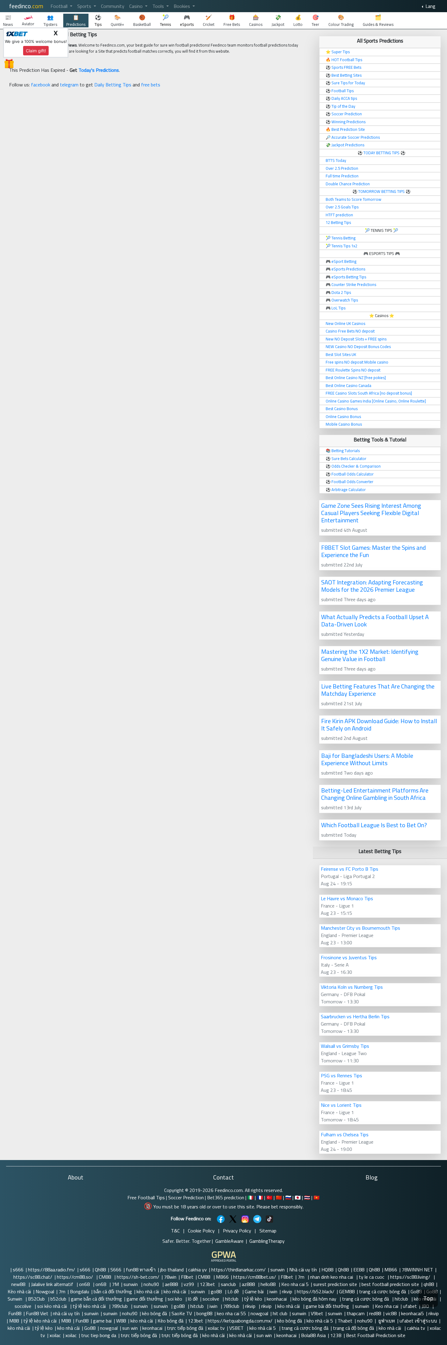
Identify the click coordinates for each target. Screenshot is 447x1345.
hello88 (269, 1284)
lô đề (193, 1298)
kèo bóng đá (154, 1313)
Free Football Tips (146, 1197)
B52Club (37, 1298)
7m (302, 1276)
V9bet (317, 1313)
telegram (69, 84)
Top (428, 1298)
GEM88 (347, 1291)
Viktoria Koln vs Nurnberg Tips (352, 986)
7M (115, 1284)
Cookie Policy (201, 1230)
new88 (18, 1284)
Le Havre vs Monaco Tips (347, 898)
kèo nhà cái (148, 1291)
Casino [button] (136, 6)
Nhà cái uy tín (303, 1269)
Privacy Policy (237, 1230)
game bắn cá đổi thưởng (96, 1298)
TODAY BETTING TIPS (381, 152)
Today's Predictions (98, 70)
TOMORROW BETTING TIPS (381, 191)
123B (335, 1335)
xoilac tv (216, 1328)
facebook (40, 84)
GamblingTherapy (267, 1241)
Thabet (345, 1320)
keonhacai (277, 1298)
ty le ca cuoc (372, 1276)
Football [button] (59, 6)
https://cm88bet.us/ (254, 1276)
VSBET (237, 1328)
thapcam (356, 1313)
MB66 (390, 1269)
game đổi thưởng (144, 1298)
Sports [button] (84, 6)
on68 (85, 1284)
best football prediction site (390, 1284)
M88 (14, 1320)
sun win (130, 1328)
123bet (208, 1284)
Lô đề (233, 1291)
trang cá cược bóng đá (382, 1291)
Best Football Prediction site (375, 1335)
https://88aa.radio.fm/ (51, 1269)
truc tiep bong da (98, 1335)
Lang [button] (429, 6)
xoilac (55, 1335)
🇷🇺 (288, 1197)
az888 (249, 1284)
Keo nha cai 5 (295, 1284)
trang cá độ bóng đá (353, 1328)
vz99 (189, 1284)
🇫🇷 (260, 1197)
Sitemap (267, 1230)
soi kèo (175, 1298)
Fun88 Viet (37, 1313)
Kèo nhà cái (19, 1291)
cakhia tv (416, 1328)
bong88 (204, 1313)
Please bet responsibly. (279, 1206)
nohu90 (152, 1284)
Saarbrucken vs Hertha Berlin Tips (355, 1016)
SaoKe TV (182, 1313)
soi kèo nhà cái (52, 1306)
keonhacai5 (412, 1313)
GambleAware (229, 1241)
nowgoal (259, 1313)
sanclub (229, 1284)
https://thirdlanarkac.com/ (238, 1269)
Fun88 (14, 1313)
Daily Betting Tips (112, 84)
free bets (150, 84)
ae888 (172, 1284)
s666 (18, 1269)
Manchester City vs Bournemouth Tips (360, 927)
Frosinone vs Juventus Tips (349, 957)
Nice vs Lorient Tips (341, 1105)
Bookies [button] (182, 6)
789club (120, 1306)
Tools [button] (158, 6)
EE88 (358, 1269)
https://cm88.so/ (75, 1276)
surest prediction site (335, 1284)
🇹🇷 (269, 1197)
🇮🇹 (251, 1197)
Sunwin (15, 1298)
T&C (175, 1230)
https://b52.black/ (315, 1291)
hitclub (232, 1298)
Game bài (255, 1291)
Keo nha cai (386, 1306)
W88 (121, 1320)
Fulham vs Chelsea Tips (345, 1134)
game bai (102, 1320)
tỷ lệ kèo (253, 1298)
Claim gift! (36, 50)
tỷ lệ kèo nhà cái (90, 1306)
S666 (115, 1269)
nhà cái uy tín (66, 1313)
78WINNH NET (417, 1269)
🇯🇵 (298, 1197)
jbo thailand (172, 1269)
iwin (273, 1291)
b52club (58, 1298)
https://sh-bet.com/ (138, 1276)
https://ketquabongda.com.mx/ (240, 1320)
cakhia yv (197, 1269)
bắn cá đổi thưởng (113, 1291)
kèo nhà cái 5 (320, 1320)
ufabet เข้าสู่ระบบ (418, 1320)
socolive (211, 1298)
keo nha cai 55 (231, 1313)
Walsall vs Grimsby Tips (345, 1046)
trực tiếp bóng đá (185, 1328)
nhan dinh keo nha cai (332, 1276)
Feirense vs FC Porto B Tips (349, 868)
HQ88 (327, 1269)
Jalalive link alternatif (52, 1284)
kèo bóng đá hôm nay (315, 1298)
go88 (217, 1291)
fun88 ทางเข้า (141, 1269)
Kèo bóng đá (170, 1320)
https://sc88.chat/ (32, 1276)
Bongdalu (79, 1291)
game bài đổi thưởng (328, 1306)
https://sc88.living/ (410, 1276)
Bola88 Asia (313, 1335)
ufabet (410, 1306)
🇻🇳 (317, 1197)
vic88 (391, 1313)
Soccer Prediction (186, 1197)
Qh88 (100, 1269)
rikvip (287, 1291)
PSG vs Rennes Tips (341, 1075)
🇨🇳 (279, 1197)
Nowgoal (45, 1291)
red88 (375, 1313)
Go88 (416, 1291)
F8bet (187, 1276)
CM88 (105, 1276)
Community (112, 6)
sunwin (277, 1269)
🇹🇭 (307, 1197)
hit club (280, 1313)
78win (170, 1276)
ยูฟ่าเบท (386, 1320)
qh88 (429, 1284)
